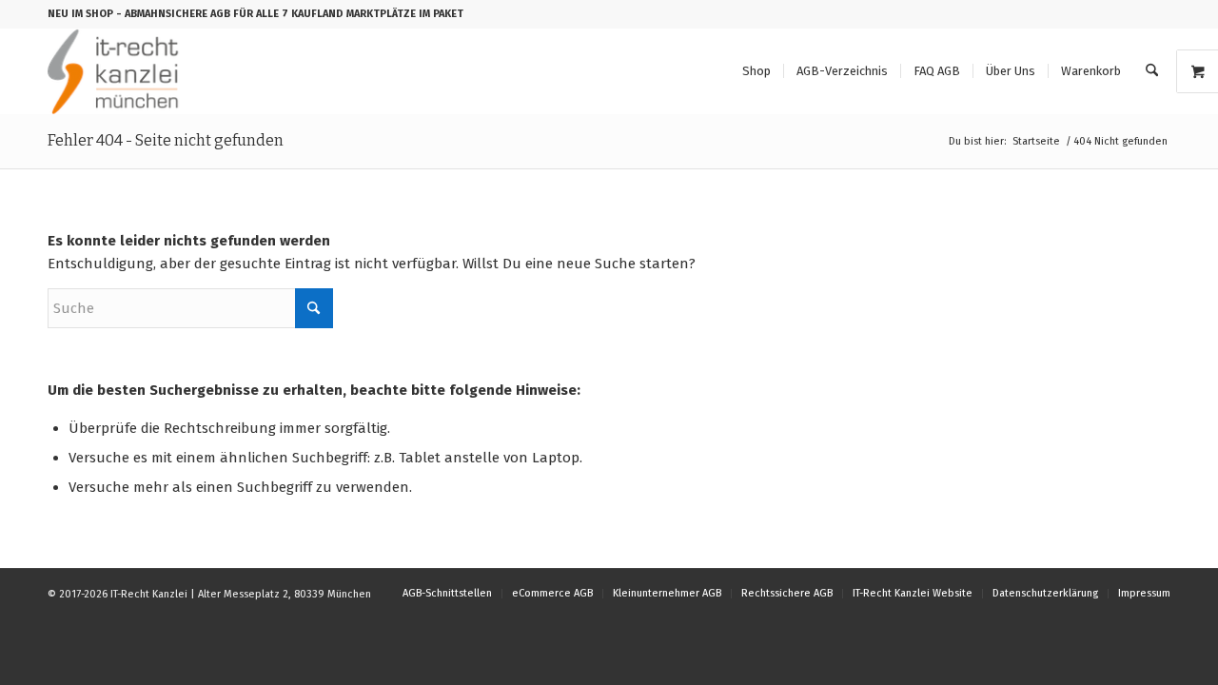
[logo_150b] (117, 71)
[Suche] (1151, 71)
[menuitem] (756, 71)
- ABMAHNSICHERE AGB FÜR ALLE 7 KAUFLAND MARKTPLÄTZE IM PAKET (289, 14)
